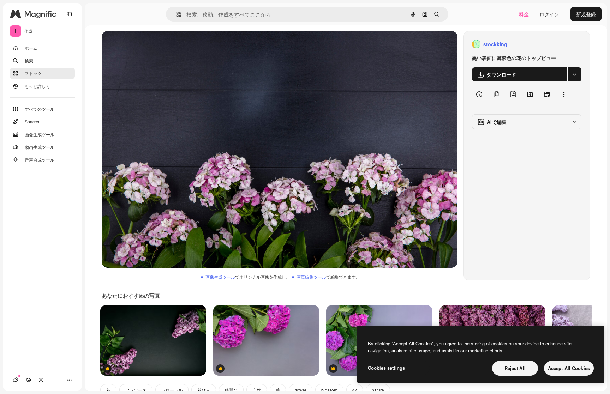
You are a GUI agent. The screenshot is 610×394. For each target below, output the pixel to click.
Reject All (515, 368)
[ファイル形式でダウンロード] (574, 74)
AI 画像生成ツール (218, 277)
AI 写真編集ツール (309, 277)
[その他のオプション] (564, 94)
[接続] (15, 380)
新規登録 (586, 14)
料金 (524, 14)
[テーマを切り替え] (41, 380)
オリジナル (150, 44)
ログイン (549, 14)
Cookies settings (386, 367)
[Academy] (28, 380)
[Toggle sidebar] (69, 14)
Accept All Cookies (569, 368)
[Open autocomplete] (176, 14)
